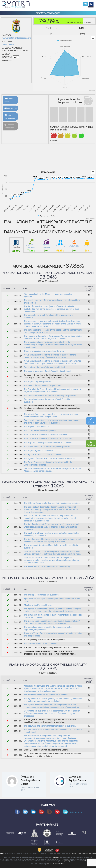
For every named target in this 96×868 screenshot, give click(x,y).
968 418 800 (8, 44)
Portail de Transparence (9, 116)
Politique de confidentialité (55, 864)
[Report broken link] (89, 295)
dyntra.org (56, 858)
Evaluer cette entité (10, 100)
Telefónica (74, 853)
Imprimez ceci (11, 108)
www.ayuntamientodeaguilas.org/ (17, 38)
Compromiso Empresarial (87, 853)
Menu (91, 6)
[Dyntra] (15, 4)
